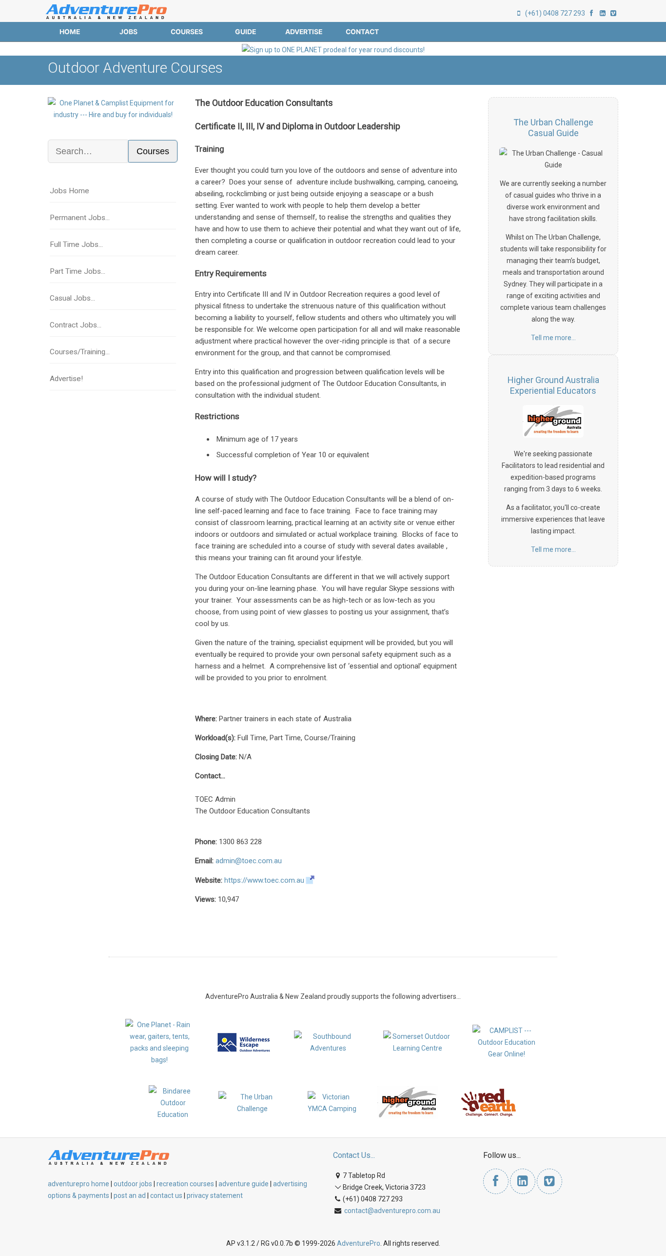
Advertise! (66, 378)
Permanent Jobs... (80, 217)
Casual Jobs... (72, 298)
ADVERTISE (303, 32)
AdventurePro (358, 1243)
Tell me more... (553, 338)
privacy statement (215, 1195)
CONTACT (362, 32)
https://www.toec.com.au (264, 880)
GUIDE (245, 32)
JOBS (128, 32)
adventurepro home (78, 1184)
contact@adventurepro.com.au (392, 1211)
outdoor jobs (133, 1184)
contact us (166, 1195)
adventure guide (243, 1184)
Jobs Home (69, 190)
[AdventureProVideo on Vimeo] (613, 13)
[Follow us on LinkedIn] (602, 13)
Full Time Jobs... (76, 244)
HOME (69, 32)
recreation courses (185, 1184)
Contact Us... (354, 1155)
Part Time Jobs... (77, 271)
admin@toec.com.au (248, 860)
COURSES (187, 32)
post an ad (130, 1195)
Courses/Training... (80, 351)
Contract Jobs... (75, 325)
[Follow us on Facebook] (591, 13)
